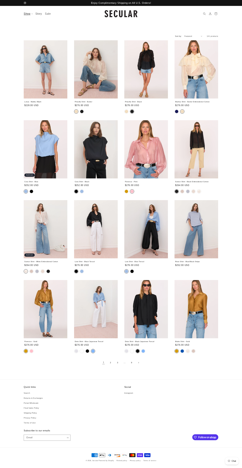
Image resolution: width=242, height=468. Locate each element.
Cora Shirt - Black (82, 182)
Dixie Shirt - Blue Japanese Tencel (89, 341)
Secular (95, 460)
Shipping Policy (30, 413)
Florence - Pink (131, 182)
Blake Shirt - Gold (182, 341)
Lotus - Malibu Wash (32, 102)
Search (27, 393)
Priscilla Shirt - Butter (83, 102)
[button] (28, 13)
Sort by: (178, 36)
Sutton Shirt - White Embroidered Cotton (41, 261)
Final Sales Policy (31, 408)
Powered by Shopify (106, 460)
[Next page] (138, 363)
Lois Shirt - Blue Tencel (134, 261)
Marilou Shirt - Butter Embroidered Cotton (192, 102)
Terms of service (149, 460)
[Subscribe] (67, 438)
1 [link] (103, 362)
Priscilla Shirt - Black (133, 102)
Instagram (128, 393)
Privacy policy (135, 460)
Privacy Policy (30, 418)
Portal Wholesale (31, 403)
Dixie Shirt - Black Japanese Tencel (139, 341)
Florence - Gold (30, 341)
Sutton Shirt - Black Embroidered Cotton (192, 182)
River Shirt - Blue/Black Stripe (187, 261)
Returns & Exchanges (33, 398)
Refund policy (122, 460)
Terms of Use (30, 423)
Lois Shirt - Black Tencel (85, 261)
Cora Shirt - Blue (31, 182)
